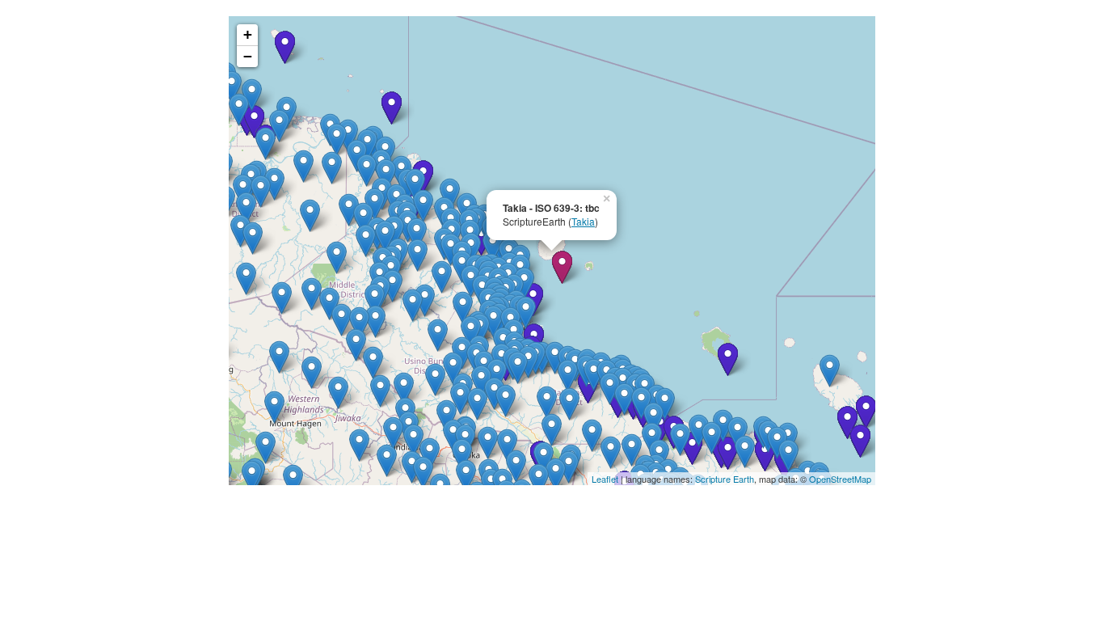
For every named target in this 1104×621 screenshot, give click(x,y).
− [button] (247, 56)
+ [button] (247, 34)
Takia (583, 221)
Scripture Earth (724, 478)
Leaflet (605, 478)
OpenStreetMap (840, 478)
